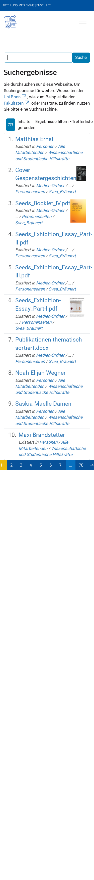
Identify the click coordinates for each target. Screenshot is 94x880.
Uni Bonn (12, 96)
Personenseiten (30, 191)
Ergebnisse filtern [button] (51, 121)
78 (81, 464)
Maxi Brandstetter (42, 435)
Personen (45, 146)
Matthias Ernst (34, 139)
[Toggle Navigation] (82, 21)
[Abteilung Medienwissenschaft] (10, 22)
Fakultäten (14, 103)
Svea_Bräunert (62, 191)
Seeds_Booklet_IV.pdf (42, 203)
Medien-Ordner (50, 185)
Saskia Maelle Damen (43, 403)
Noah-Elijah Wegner (40, 372)
